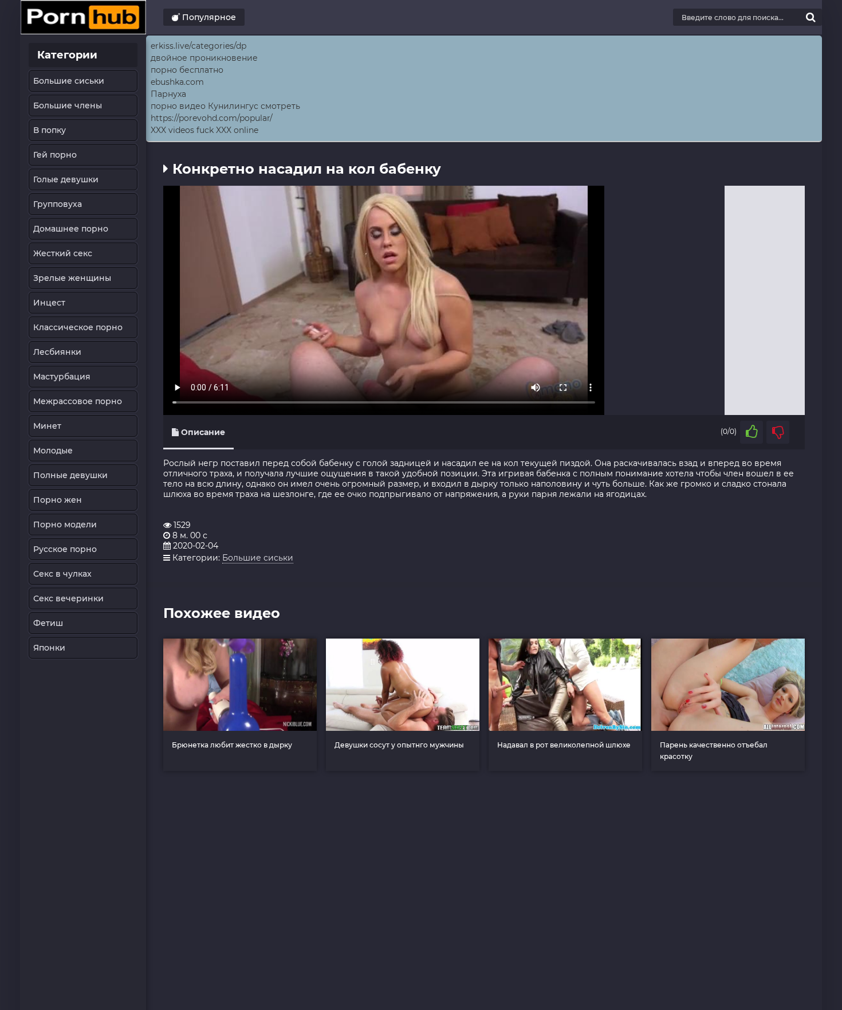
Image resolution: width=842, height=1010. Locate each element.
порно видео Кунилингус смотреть (225, 106)
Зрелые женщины (72, 278)
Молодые (53, 450)
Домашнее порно (70, 229)
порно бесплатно (187, 70)
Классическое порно (78, 327)
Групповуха (57, 204)
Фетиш (48, 623)
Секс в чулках (62, 574)
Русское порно (65, 549)
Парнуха (168, 94)
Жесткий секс (62, 253)
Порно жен (57, 500)
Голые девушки (66, 179)
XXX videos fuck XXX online (204, 130)
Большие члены (67, 105)
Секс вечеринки (68, 598)
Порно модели (65, 524)
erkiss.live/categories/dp (198, 46)
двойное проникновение (204, 58)
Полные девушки (70, 475)
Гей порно (55, 155)
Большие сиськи (68, 81)
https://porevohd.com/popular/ (212, 118)
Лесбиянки (57, 352)
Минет (47, 426)
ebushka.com (177, 82)
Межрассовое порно (77, 401)
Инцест (49, 302)
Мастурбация (62, 376)
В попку (49, 130)
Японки (49, 648)
